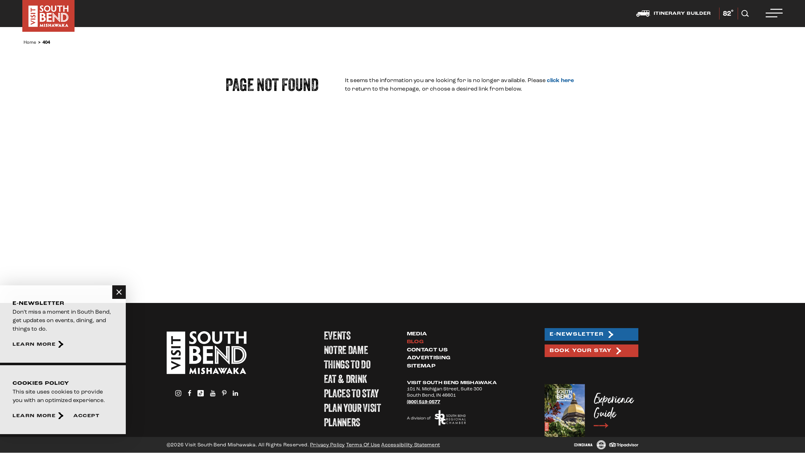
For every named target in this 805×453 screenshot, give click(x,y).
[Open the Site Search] (745, 13)
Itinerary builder (682, 13)
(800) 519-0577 (423, 402)
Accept (86, 415)
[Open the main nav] (774, 13)
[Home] (48, 16)
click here (560, 80)
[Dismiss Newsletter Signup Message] (119, 292)
